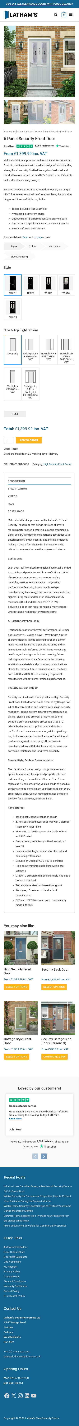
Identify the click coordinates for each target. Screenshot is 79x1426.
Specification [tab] (17, 488)
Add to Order (29, 440)
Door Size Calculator (15, 1256)
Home (7, 131)
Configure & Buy (54, 1056)
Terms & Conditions (15, 1281)
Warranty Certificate (15, 1286)
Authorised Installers (15, 1246)
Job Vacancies (12, 1261)
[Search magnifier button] (56, 15)
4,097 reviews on (44, 146)
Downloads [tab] (16, 511)
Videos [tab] (12, 496)
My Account (10, 1266)
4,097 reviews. (45, 1141)
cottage (38, 237)
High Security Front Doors (26, 131)
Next (15, 413)
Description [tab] (16, 481)
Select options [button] (16, 986)
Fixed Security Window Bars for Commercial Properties (35, 1225)
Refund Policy (11, 1291)
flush (25, 237)
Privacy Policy (12, 1271)
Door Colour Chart (14, 1252)
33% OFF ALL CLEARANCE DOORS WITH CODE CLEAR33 (39, 3)
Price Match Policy (14, 1295)
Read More (15, 1119)
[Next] (44, 1156)
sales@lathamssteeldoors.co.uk (22, 1356)
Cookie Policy (11, 1276)
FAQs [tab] (11, 503)
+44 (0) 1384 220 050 (16, 1351)
